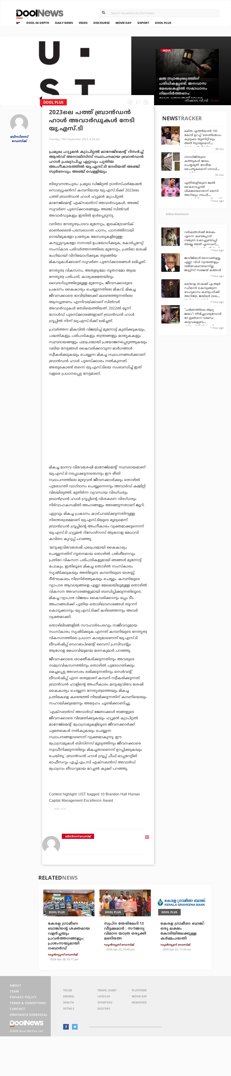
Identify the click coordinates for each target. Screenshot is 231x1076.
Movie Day (139, 996)
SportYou (104, 1002)
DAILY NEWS (64, 23)
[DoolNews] (38, 13)
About (15, 985)
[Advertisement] (98, 424)
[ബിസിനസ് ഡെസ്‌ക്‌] (19, 123)
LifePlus (103, 996)
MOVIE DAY (124, 23)
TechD (67, 990)
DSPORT (143, 23)
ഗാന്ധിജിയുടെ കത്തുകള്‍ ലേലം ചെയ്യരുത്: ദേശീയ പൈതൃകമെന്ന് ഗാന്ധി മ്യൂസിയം (200, 165)
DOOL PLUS (163, 23)
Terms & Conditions (28, 1003)
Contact (17, 1009)
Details (68, 1008)
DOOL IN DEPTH (37, 23)
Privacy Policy (23, 997)
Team (14, 991)
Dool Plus (60, 808)
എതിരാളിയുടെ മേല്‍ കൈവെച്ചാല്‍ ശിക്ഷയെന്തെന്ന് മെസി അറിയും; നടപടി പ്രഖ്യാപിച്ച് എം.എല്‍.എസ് (202, 191)
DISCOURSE (101, 23)
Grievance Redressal (28, 1014)
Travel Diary (106, 990)
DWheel (69, 996)
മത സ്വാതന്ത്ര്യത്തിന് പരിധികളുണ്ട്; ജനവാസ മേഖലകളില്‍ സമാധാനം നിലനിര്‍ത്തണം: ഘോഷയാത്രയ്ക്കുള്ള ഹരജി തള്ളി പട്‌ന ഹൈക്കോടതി (183, 94)
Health (68, 1002)
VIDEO (83, 23)
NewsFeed (139, 1002)
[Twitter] (75, 1027)
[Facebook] (66, 1027)
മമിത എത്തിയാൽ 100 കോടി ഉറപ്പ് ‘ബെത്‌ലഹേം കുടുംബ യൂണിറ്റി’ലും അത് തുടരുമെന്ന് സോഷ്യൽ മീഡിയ (202, 139)
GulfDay (103, 1008)
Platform (139, 990)
